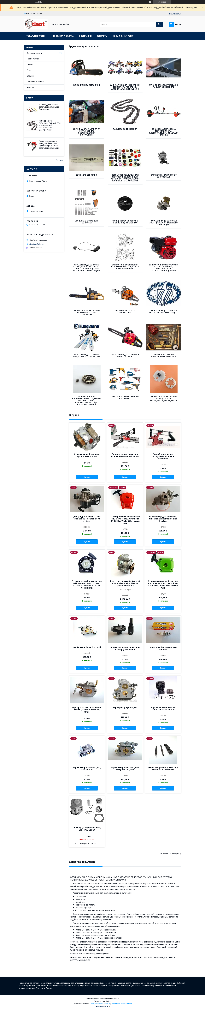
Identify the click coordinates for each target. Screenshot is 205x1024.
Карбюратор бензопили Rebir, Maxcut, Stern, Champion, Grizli (87, 709)
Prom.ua (115, 999)
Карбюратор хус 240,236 (125, 707)
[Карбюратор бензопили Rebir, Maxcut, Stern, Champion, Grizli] (87, 690)
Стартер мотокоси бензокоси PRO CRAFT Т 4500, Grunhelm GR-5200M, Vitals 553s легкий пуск (163, 584)
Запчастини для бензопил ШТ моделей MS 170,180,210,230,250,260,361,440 (163, 399)
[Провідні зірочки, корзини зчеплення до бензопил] (125, 203)
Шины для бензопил (86, 175)
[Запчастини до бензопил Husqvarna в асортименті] (86, 337)
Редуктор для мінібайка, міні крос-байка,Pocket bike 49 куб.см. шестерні (125, 583)
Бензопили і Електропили (86, 85)
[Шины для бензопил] (86, 158)
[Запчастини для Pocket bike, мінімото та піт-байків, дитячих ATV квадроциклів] (125, 68)
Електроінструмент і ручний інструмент (125, 398)
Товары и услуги (35, 36)
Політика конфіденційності (121, 1004)
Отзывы (30, 76)
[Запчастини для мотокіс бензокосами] (163, 158)
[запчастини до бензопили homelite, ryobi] (125, 337)
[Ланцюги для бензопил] (125, 112)
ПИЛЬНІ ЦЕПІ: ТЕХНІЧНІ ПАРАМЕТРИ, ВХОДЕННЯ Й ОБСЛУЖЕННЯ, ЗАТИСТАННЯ (50, 125)
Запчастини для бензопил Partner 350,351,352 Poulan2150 (86, 313)
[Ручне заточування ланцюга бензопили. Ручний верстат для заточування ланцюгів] (32, 145)
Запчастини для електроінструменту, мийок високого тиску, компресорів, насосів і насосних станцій (86, 401)
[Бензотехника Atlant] (36, 29)
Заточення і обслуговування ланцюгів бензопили (163, 86)
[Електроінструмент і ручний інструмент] (125, 379)
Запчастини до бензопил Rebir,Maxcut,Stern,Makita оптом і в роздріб (125, 267)
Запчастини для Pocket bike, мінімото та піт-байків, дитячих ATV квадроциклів (125, 87)
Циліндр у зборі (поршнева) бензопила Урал (87, 829)
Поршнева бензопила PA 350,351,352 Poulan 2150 (163, 708)
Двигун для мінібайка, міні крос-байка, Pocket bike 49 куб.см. (87, 518)
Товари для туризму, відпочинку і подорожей (163, 356)
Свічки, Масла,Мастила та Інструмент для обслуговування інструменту (86, 132)
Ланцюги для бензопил (125, 129)
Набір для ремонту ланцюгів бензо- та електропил (163, 768)
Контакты (102, 36)
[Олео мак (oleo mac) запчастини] (125, 293)
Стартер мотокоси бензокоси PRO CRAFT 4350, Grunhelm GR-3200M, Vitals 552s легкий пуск (125, 519)
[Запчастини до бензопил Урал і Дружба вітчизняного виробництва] (163, 203)
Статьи (30, 64)
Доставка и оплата (62, 36)
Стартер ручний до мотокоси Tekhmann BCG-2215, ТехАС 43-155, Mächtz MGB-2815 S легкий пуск (87, 584)
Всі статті (60, 160)
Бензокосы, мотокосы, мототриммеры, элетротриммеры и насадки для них (163, 132)
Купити (87, 477)
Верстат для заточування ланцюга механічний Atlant (125, 455)
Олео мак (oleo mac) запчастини (125, 312)
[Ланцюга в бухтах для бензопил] (86, 203)
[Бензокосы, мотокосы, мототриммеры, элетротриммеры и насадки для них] (163, 112)
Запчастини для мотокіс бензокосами (164, 176)
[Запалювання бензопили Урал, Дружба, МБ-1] (87, 437)
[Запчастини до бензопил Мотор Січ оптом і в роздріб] (163, 293)
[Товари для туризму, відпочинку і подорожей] (163, 337)
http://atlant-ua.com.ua (38, 240)
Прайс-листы (33, 59)
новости (30, 87)
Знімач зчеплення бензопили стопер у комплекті (125, 648)
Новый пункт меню (123, 36)
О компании (85, 36)
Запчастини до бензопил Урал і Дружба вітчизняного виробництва (163, 223)
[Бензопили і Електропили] (86, 68)
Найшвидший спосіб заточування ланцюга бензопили (49, 107)
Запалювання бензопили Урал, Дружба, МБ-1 (87, 455)
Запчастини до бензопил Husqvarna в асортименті (86, 356)
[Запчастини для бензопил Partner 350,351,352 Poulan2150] (86, 293)
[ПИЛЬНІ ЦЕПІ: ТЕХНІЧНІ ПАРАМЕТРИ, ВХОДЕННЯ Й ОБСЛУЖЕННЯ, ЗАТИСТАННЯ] (32, 125)
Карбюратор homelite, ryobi (87, 647)
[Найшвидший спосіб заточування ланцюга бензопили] (32, 109)
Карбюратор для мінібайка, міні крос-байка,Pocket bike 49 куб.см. (163, 518)
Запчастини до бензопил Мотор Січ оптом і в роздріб (163, 312)
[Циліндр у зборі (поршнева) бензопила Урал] (87, 810)
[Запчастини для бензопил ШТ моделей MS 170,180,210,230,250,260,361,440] (163, 379)
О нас (29, 70)
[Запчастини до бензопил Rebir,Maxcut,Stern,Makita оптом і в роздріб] (125, 247)
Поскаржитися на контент (100, 1004)
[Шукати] (159, 24)
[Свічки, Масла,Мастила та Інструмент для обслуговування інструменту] (86, 112)
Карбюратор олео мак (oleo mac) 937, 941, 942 (125, 768)
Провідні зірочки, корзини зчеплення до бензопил (125, 222)
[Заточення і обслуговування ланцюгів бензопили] (163, 68)
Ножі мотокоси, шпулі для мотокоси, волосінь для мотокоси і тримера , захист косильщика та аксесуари (125, 178)
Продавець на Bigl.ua (102, 1001)
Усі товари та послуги (169, 854)
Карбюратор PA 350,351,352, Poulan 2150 (87, 768)
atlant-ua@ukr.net (36, 244)
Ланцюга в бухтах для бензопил (86, 222)
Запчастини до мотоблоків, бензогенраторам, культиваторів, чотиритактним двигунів (163, 268)
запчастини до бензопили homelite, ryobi (125, 356)
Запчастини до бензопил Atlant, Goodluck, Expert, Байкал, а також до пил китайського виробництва (86, 268)
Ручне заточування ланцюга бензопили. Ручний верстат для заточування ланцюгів (49, 144)
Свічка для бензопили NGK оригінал (163, 648)
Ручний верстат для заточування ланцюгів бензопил (163, 456)
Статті (29, 98)
